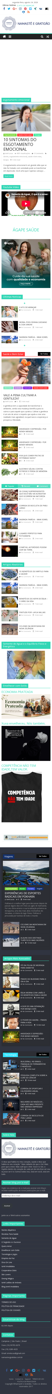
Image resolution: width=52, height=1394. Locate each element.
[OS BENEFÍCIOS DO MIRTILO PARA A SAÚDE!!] (10, 570)
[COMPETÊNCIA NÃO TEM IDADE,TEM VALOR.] (22, 773)
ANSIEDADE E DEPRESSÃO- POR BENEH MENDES (32, 430)
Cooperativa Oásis (9, 1270)
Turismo (31, 889)
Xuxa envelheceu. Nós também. (24, 723)
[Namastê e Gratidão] (4, 36)
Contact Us (19, 1379)
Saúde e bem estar (25, 135)
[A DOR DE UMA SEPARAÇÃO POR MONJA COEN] (12, 1005)
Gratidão (18, 388)
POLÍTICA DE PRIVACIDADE (13, 1306)
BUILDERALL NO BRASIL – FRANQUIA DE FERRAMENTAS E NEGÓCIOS (33, 1064)
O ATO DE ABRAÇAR (25, 5)
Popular (11, 486)
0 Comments (38, 153)
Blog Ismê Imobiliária (10, 1286)
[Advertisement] (26, 70)
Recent (27, 486)
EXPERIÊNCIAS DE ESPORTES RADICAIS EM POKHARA (23, 894)
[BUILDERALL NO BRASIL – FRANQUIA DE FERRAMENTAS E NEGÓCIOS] (11, 1060)
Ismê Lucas (9, 153)
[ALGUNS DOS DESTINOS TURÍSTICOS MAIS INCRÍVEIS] (11, 936)
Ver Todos (44, 354)
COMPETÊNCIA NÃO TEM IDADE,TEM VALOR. (19, 767)
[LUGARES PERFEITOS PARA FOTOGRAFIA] (10, 531)
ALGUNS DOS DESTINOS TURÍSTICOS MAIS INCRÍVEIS (32, 939)
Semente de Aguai (9, 1238)
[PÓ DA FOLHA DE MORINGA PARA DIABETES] (12, 964)
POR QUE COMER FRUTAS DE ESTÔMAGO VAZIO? (31, 456)
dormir (5, 156)
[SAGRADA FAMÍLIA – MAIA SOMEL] (10, 322)
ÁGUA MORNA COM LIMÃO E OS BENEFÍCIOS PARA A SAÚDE (34, 993)
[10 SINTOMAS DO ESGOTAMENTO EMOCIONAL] (26, 105)
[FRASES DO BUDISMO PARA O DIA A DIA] (12, 978)
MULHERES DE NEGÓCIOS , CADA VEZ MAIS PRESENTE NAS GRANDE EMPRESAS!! (32, 1104)
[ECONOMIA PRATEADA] (26, 695)
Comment (43, 486)
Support (28, 1379)
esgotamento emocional (18, 156)
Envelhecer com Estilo (10, 1250)
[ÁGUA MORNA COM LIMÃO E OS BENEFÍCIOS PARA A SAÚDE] (12, 991)
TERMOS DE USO (9, 1302)
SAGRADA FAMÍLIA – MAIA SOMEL (33, 322)
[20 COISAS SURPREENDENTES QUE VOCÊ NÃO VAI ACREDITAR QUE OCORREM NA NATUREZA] (10, 489)
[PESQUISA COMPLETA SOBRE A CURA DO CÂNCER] (11, 1074)
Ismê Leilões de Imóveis (11, 1282)
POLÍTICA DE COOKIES (11, 1310)
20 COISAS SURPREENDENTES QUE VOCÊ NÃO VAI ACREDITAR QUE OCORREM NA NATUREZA (32, 493)
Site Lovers (6, 1274)
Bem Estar (8, 388)
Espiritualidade (10, 135)
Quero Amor (7, 1246)
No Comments (26, 312)
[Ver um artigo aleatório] (47, 36)
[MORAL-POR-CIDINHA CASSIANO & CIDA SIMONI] (10, 307)
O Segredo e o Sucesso (11, 1242)
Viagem (39, 889)
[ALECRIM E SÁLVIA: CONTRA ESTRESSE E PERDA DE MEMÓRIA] (10, 467)
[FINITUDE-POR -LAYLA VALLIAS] (10, 611)
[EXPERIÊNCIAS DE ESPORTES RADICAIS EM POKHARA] (26, 862)
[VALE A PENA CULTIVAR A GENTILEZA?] (10, 337)
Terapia (37, 135)
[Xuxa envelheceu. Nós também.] (26, 727)
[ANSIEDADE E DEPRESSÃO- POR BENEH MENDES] (10, 428)
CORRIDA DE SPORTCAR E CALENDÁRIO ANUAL (32, 1089)
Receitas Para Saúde (10, 1234)
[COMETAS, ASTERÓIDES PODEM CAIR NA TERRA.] (10, 545)
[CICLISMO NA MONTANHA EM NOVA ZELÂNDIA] (10, 625)
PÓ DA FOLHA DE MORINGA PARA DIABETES (32, 966)
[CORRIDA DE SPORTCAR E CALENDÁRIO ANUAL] (11, 1087)
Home (11, 1379)
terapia (6, 160)
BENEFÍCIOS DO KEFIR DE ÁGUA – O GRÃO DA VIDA (33, 599)
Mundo (22, 889)
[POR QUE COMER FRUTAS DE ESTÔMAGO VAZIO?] (10, 454)
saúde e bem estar (34, 156)
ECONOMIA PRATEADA (17, 692)
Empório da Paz (8, 1258)
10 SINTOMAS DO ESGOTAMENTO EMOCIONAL (19, 144)
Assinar (7, 1206)
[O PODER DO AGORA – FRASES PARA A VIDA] (12, 1018)
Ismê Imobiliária (8, 1266)
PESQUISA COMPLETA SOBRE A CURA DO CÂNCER (34, 1076)
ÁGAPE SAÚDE (26, 230)
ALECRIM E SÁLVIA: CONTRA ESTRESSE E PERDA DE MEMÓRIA (33, 470)
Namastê (27, 388)
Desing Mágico (8, 1278)
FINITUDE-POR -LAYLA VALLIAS (32, 612)
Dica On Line (7, 1262)
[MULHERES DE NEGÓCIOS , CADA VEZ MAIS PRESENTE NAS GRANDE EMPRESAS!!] (11, 1100)
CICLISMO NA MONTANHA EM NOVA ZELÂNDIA (32, 627)
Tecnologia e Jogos (9, 1254)
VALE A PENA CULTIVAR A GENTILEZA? (19, 396)
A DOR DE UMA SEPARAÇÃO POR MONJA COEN (32, 1007)
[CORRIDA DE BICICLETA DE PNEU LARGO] (10, 504)
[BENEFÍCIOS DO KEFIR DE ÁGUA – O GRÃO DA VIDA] (10, 597)
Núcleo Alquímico (9, 1230)
